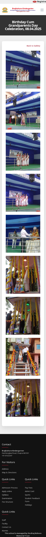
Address (5, 469)
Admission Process (10, 488)
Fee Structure (7, 502)
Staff (4, 520)
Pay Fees (28, 488)
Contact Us (6, 527)
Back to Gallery (33, 46)
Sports (27, 495)
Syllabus (5, 495)
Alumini (5, 530)
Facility (5, 523)
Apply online (7, 491)
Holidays (28, 505)
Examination (7, 498)
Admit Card (29, 491)
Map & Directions (9, 472)
